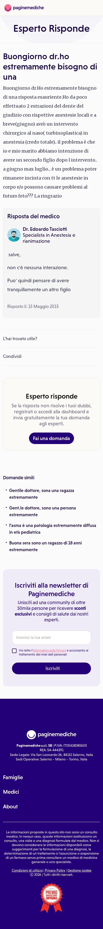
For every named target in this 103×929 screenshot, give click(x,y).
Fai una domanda (51, 438)
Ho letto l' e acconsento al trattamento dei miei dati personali (53, 652)
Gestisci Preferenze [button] (51, 920)
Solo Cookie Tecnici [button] (17, 921)
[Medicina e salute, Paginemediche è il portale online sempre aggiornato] (24, 8)
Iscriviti (53, 668)
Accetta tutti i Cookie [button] (85, 921)
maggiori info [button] (62, 903)
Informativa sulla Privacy (49, 650)
